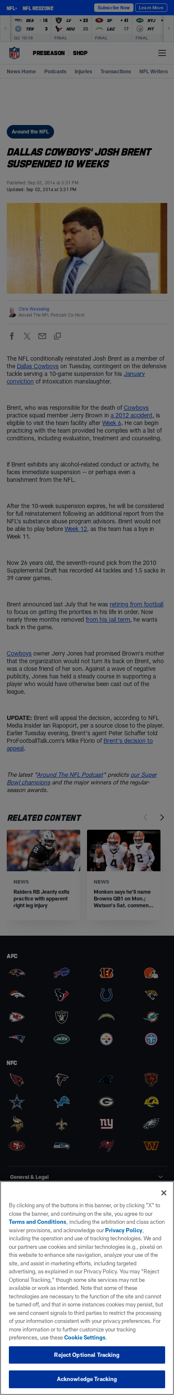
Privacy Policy (123, 1230)
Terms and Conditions (37, 1221)
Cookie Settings (85, 1337)
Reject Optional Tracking (87, 1354)
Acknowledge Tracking (87, 1379)
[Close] (164, 1193)
